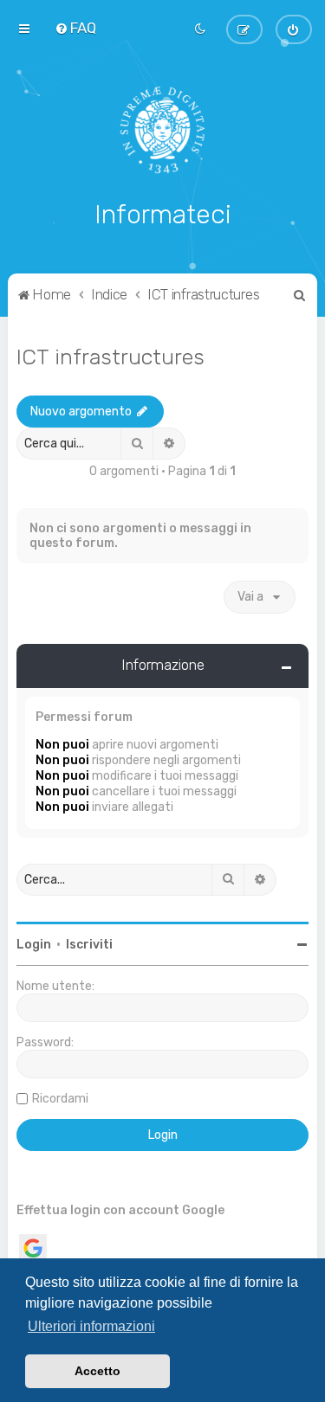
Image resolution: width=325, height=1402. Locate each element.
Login (33, 944)
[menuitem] (75, 28)
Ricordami (60, 1098)
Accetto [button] (97, 1371)
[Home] (162, 130)
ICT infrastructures (110, 357)
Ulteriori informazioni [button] (91, 1326)
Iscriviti (89, 944)
